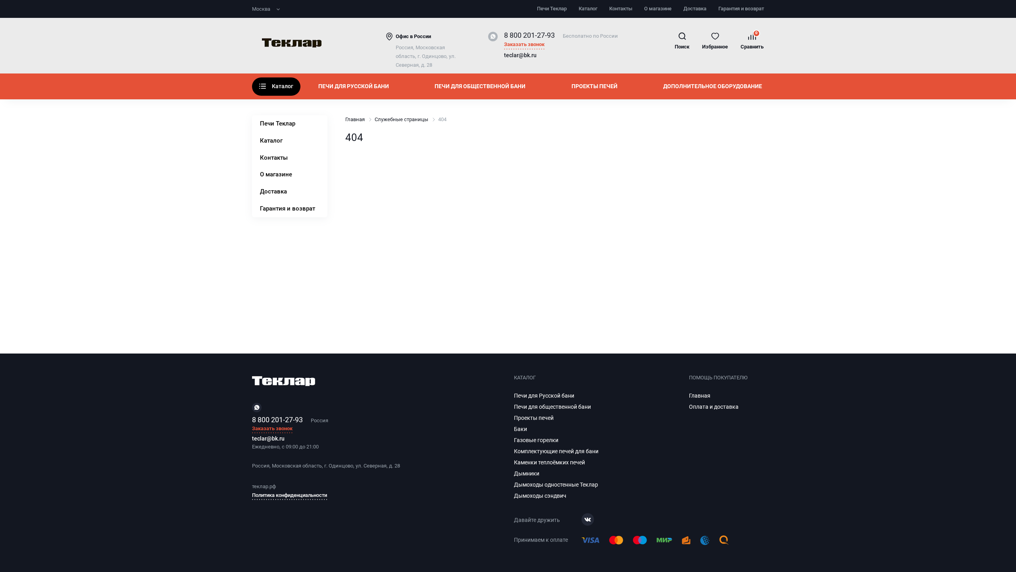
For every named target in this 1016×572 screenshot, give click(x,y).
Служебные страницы (401, 119)
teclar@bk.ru (520, 55)
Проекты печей (595, 86)
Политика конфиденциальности (289, 495)
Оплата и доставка (714, 407)
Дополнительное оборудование (712, 86)
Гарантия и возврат (741, 9)
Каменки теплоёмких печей (549, 462)
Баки (520, 429)
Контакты (620, 9)
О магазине (658, 9)
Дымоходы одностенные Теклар (556, 484)
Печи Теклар (552, 9)
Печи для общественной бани (480, 86)
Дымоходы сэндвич (540, 496)
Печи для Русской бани (353, 86)
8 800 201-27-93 (529, 35)
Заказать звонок (524, 44)
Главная (355, 119)
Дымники (526, 473)
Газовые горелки (536, 440)
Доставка (694, 9)
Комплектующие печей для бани (556, 451)
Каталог (588, 9)
